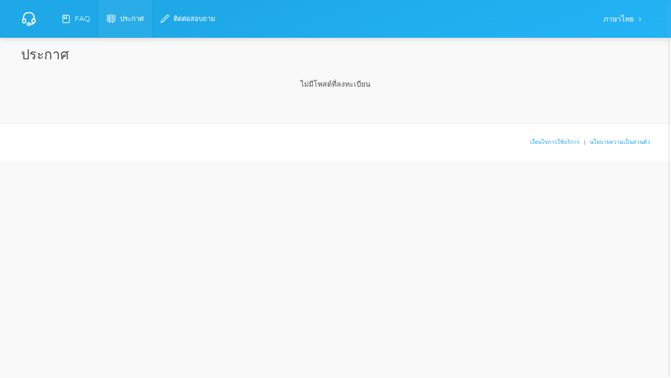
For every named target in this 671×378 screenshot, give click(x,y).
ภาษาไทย (619, 19)
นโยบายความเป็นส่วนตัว (620, 142)
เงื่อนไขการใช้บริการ (555, 142)
